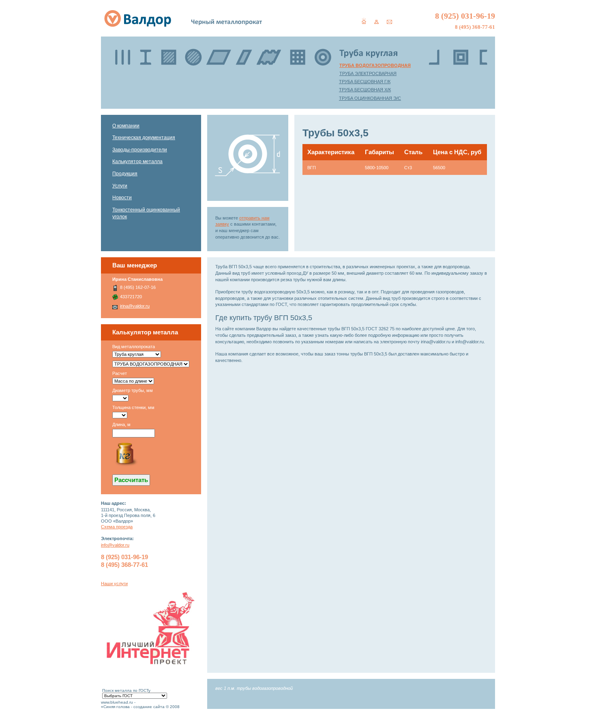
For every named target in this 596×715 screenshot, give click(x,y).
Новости (122, 197)
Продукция (124, 174)
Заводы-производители (139, 150)
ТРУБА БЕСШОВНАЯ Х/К (365, 89)
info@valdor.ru (115, 545)
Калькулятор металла (137, 161)
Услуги (119, 186)
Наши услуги (114, 583)
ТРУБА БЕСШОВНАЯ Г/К (364, 81)
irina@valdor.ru (135, 306)
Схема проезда (117, 526)
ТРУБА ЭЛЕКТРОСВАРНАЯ (368, 73)
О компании (125, 126)
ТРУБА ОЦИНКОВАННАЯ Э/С (370, 98)
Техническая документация (143, 137)
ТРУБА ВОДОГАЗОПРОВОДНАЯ (375, 65)
